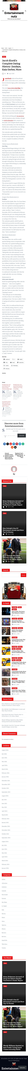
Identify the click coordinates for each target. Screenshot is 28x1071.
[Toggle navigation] (3, 11)
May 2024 (4, 853)
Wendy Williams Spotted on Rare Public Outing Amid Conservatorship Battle (12, 720)
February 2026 (5, 773)
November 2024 (6, 830)
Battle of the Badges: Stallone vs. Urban (17, 630)
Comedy (4, 891)
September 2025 (6, 792)
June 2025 (4, 803)
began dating (11, 88)
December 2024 (6, 826)
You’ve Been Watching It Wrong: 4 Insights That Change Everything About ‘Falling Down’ (19, 683)
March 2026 (5, 769)
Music (3, 917)
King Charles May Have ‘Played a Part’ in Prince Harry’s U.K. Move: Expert (12, 557)
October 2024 (5, 834)
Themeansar (16, 1060)
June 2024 (4, 849)
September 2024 (6, 837)
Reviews (4, 932)
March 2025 (5, 815)
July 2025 (4, 799)
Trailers (4, 948)
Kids (3, 910)
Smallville (4, 940)
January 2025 (5, 822)
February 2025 (5, 818)
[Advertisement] (14, 32)
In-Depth (14, 607)
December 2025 (6, 780)
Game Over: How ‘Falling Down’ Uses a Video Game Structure (19, 692)
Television (4, 944)
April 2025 (4, 811)
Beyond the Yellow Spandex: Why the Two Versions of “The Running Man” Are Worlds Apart (19, 623)
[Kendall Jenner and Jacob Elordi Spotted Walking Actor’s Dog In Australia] (18, 392)
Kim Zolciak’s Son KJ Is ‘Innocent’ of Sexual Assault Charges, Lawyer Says (13, 726)
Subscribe (21, 435)
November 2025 (6, 784)
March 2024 (5, 860)
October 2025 (5, 788)
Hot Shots (4, 902)
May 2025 (4, 807)
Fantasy (4, 898)
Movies (20, 646)
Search (5, 570)
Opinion (14, 609)
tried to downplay (8, 120)
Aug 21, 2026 (11, 506)
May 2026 (4, 761)
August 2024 (5, 841)
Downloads (5, 894)
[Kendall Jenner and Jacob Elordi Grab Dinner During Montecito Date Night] (7, 392)
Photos (3, 929)
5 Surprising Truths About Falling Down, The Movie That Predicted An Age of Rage (19, 673)
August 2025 (5, 796)
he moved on (20, 116)
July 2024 (4, 845)
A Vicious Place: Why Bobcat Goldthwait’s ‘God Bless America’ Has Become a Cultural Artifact (19, 653)
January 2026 (5, 777)
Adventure (4, 883)
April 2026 (4, 765)
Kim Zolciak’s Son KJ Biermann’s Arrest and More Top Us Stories (13, 530)
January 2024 (5, 868)
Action (3, 879)
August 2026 (5, 750)
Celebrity (4, 887)
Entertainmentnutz (14, 14)
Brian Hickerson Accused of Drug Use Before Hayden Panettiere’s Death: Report (13, 503)
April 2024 (4, 857)
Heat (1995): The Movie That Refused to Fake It (18, 612)
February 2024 (5, 864)
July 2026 (4, 754)
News (4, 56)
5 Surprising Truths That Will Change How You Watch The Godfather (18, 641)
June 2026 (4, 758)
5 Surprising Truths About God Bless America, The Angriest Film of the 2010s (19, 664)
